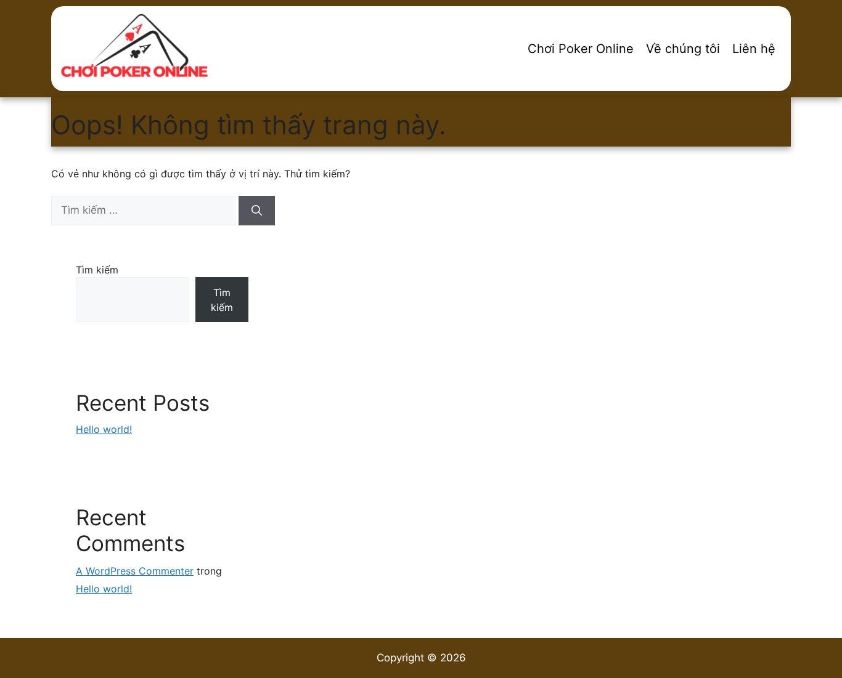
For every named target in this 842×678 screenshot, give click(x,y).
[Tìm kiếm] (257, 210)
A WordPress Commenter (135, 571)
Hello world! (104, 429)
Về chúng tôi (683, 48)
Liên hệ (753, 48)
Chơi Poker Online (581, 48)
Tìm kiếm (97, 270)
